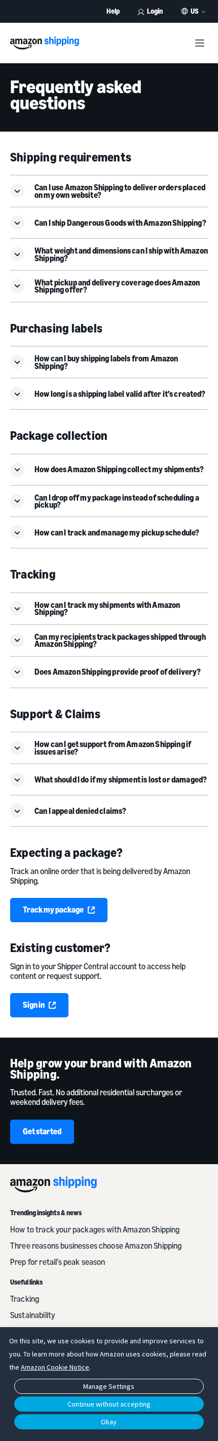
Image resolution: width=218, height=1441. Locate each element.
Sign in (34, 1005)
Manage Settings (108, 1386)
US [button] (195, 11)
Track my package (53, 909)
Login (155, 11)
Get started (42, 1131)
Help (113, 11)
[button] (109, 191)
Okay (109, 1421)
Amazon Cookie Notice (55, 1367)
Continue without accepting (109, 1404)
